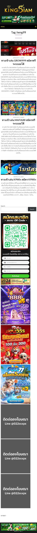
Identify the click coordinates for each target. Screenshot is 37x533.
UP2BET (3, 515)
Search (3, 206)
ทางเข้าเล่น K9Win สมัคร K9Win (18, 179)
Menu (3, 26)
